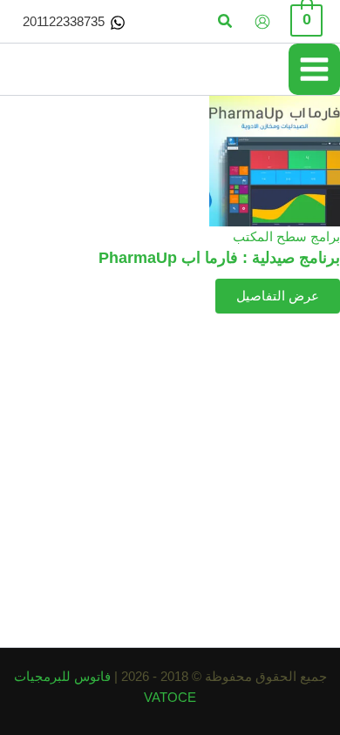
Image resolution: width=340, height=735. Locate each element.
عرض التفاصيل (277, 296)
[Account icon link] (262, 22)
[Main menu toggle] (314, 69)
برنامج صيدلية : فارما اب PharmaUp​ (219, 257)
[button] (224, 21)
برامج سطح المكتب (286, 237)
